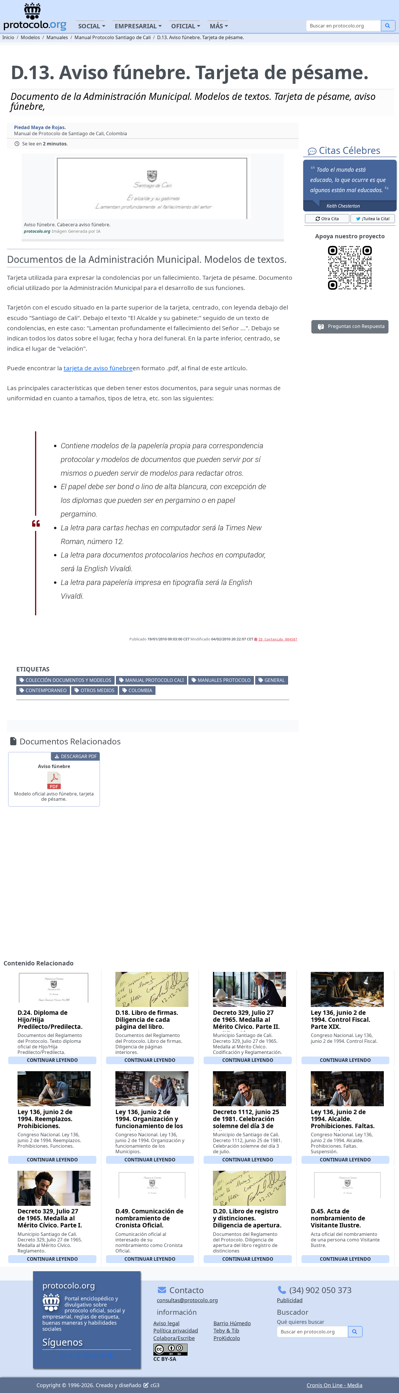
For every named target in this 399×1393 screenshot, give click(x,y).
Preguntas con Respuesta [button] (356, 326)
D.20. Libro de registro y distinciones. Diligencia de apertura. (247, 1218)
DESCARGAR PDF (79, 756)
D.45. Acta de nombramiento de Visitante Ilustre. (338, 1218)
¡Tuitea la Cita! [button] (376, 218)
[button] (152, 187)
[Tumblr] (87, 1355)
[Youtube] (102, 1355)
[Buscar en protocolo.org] (388, 25)
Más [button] (216, 26)
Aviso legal (166, 1323)
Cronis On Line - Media (334, 1385)
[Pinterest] (79, 1355)
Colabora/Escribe (174, 1338)
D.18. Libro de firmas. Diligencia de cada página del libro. (146, 1019)
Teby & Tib (226, 1330)
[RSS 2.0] (110, 1355)
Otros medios (98, 690)
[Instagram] (94, 1355)
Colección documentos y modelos (68, 680)
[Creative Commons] (170, 1348)
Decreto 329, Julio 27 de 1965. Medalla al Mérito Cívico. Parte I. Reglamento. (50, 1221)
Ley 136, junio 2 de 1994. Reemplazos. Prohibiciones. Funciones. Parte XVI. (49, 1122)
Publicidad (290, 1300)
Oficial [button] (183, 26)
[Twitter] (71, 1355)
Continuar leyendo (52, 1060)
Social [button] (89, 26)
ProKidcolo (227, 1338)
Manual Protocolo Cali (154, 680)
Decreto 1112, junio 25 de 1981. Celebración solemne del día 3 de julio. (246, 1122)
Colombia (140, 690)
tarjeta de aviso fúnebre (98, 368)
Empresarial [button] (136, 26)
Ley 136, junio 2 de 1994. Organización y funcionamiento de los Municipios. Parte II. (149, 1122)
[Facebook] (63, 1355)
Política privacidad (175, 1330)
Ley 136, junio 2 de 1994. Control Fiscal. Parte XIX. (340, 1019)
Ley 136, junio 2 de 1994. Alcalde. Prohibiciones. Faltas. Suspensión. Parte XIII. (345, 1122)
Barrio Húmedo (232, 1323)
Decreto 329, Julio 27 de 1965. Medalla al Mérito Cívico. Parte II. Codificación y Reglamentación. (246, 1026)
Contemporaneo (46, 690)
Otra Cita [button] (330, 218)
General (275, 680)
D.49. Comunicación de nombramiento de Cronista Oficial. (149, 1218)
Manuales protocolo (224, 680)
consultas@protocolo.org (187, 1300)
